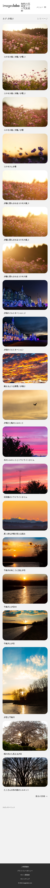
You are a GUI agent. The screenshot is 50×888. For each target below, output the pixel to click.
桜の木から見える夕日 (13, 754)
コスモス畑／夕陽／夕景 (14, 130)
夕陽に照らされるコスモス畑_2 (16, 240)
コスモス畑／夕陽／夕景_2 (14, 93)
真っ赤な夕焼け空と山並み (14, 534)
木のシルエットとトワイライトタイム (19, 460)
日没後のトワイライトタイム (15, 497)
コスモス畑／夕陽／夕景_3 (14, 57)
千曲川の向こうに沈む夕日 (14, 570)
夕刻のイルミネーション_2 (14, 313)
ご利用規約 (25, 867)
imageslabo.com (27, 883)
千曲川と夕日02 (10, 607)
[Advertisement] (25, 834)
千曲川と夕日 (9, 643)
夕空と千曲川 (9, 717)
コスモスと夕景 (10, 166)
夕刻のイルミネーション (14, 350)
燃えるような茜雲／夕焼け (14, 386)
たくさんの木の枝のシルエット (16, 790)
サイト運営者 (25, 875)
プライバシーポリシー (25, 871)
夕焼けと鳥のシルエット (14, 423)
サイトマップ (25, 879)
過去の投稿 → (42, 796)
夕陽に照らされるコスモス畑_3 (16, 203)
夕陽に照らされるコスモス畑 (15, 276)
